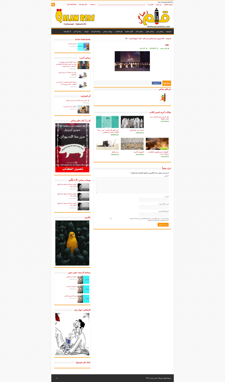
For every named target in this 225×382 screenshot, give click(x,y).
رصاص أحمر (77, 31)
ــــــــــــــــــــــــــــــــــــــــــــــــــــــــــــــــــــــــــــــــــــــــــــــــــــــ (122, 4)
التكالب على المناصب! (69, 106)
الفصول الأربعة (139, 152)
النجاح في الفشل (71, 277)
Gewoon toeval (72, 44)
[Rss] (57, 378)
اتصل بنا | (150, 4)
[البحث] (53, 4)
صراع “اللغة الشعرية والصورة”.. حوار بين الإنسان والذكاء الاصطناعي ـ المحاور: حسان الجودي (66, 64)
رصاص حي (160, 31)
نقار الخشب (119, 31)
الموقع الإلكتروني (164, 211)
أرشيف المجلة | (168, 4)
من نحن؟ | (158, 4)
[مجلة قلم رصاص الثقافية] (112, 16)
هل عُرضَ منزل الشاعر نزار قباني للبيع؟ (77, 100)
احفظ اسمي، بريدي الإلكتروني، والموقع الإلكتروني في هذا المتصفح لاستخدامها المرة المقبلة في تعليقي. (149, 219)
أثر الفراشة (67, 31)
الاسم (166, 197)
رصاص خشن (150, 31)
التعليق (167, 176)
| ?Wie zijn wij (83, 4)
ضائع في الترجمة (71, 286)
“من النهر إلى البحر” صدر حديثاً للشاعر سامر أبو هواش (108, 131)
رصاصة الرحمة (96, 31)
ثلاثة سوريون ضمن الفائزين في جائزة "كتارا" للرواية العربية (146, 38)
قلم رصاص (163, 48)
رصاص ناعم (139, 31)
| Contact (92, 4)
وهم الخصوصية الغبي (70, 296)
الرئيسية (168, 31)
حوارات (86, 31)
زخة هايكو (115, 152)
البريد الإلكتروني (163, 204)
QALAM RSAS (72, 4)
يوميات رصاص (107, 31)
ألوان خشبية (129, 31)
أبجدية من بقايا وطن (137, 130)
